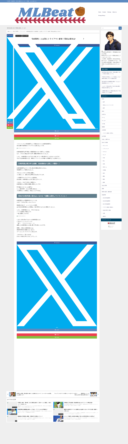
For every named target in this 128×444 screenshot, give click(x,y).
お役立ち (104, 114)
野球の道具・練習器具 (107, 191)
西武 (104, 179)
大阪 (104, 213)
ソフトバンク (18, 35)
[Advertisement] (57, 366)
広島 (104, 163)
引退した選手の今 (106, 139)
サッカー (104, 120)
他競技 (103, 126)
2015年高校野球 (106, 197)
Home (99, 12)
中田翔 (104, 170)
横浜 (104, 176)
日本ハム (105, 167)
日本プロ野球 (25, 35)
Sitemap (109, 12)
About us (115, 12)
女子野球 (104, 136)
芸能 (103, 188)
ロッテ (104, 154)
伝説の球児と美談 (107, 210)
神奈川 (104, 216)
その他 (103, 123)
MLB (103, 98)
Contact (104, 12)
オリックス (105, 145)
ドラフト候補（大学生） (108, 133)
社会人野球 (104, 185)
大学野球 (104, 130)
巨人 (104, 160)
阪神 (104, 182)
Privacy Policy (101, 15)
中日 (104, 157)
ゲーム (103, 117)
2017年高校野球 (106, 204)
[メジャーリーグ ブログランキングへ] (111, 223)
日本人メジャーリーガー (108, 105)
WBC (103, 111)
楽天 (104, 173)
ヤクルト (105, 151)
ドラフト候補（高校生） (108, 207)
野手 (104, 108)
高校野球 (104, 194)
